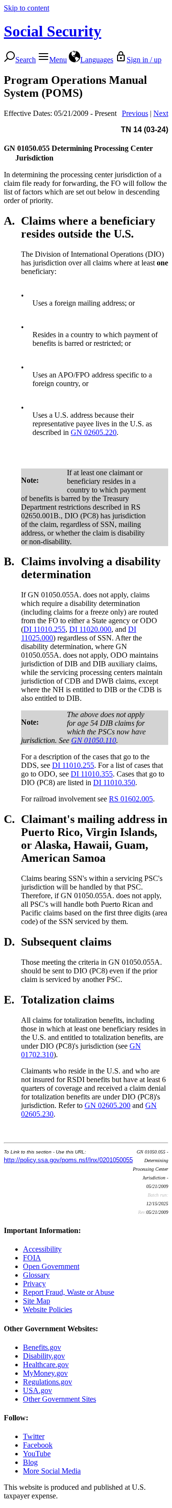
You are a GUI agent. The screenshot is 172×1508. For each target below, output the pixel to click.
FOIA (32, 1258)
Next (160, 113)
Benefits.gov (42, 1347)
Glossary (36, 1275)
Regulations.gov (47, 1382)
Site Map (36, 1301)
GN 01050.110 (93, 740)
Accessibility (42, 1249)
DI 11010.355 (92, 774)
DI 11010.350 (114, 782)
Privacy (34, 1284)
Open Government (51, 1266)
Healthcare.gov (46, 1364)
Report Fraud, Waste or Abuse (68, 1292)
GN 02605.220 (94, 432)
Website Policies (47, 1309)
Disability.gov (44, 1356)
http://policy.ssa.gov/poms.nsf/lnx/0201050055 (68, 1160)
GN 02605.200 (107, 1105)
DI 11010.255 (44, 629)
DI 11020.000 (90, 629)
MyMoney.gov (45, 1373)
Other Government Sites (59, 1399)
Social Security (52, 31)
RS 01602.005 (131, 799)
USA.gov (37, 1390)
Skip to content (26, 8)
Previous (135, 113)
